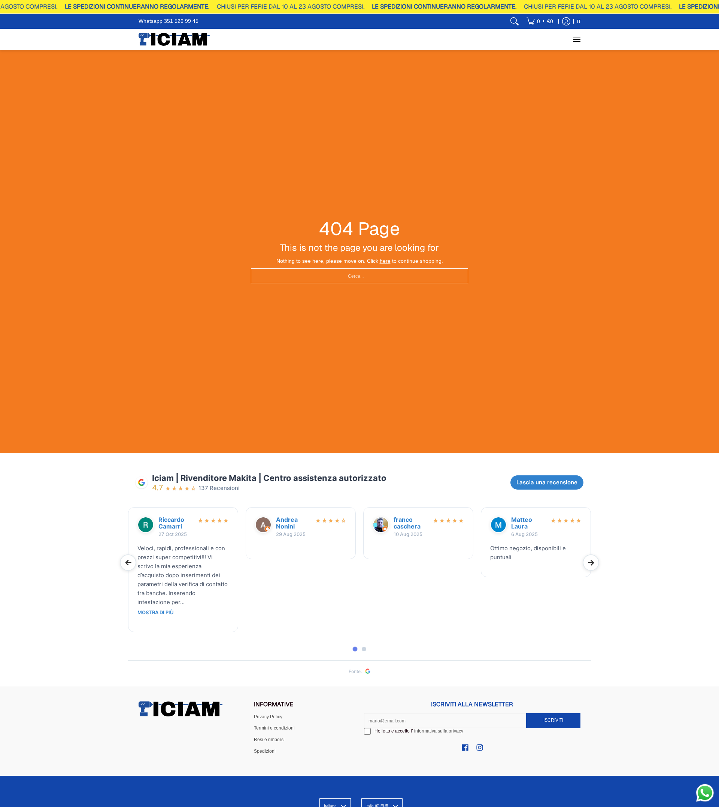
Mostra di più (155, 612)
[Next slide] (591, 562)
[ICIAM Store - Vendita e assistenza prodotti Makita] (174, 39)
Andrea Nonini (287, 523)
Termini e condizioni (274, 728)
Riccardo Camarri (171, 523)
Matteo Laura (521, 523)
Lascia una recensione (546, 482)
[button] (465, 747)
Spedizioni (265, 751)
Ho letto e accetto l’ (418, 731)
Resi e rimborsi (269, 739)
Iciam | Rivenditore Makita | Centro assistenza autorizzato (269, 478)
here (385, 261)
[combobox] (359, 275)
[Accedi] (566, 21)
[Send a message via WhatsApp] (705, 793)
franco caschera (407, 523)
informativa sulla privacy (438, 731)
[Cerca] (514, 21)
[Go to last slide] (128, 562)
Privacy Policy (268, 716)
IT (579, 21)
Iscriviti (553, 720)
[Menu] (576, 39)
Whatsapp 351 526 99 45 (168, 21)
